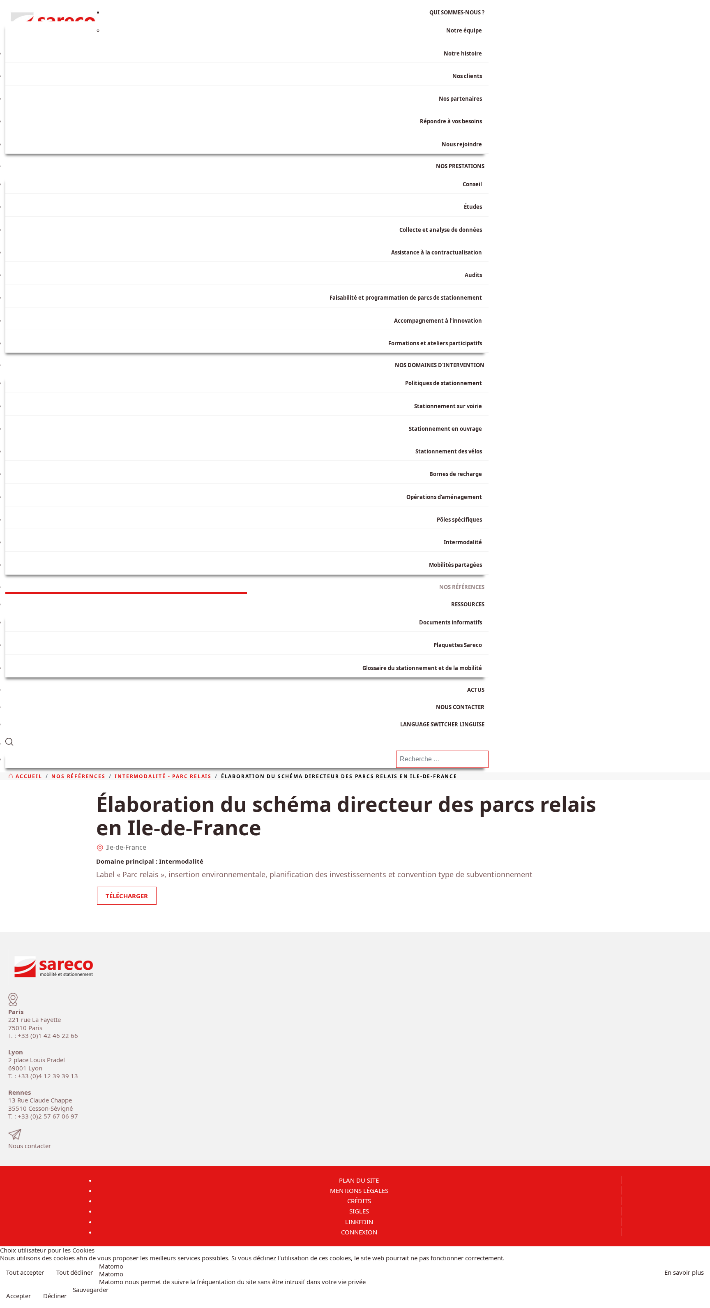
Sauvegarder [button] (90, 1290)
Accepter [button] (18, 1296)
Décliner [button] (55, 1296)
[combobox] (442, 759)
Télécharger (127, 896)
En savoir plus (684, 1272)
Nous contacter (29, 1146)
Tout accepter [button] (25, 1272)
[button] (247, 740)
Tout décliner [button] (74, 1272)
